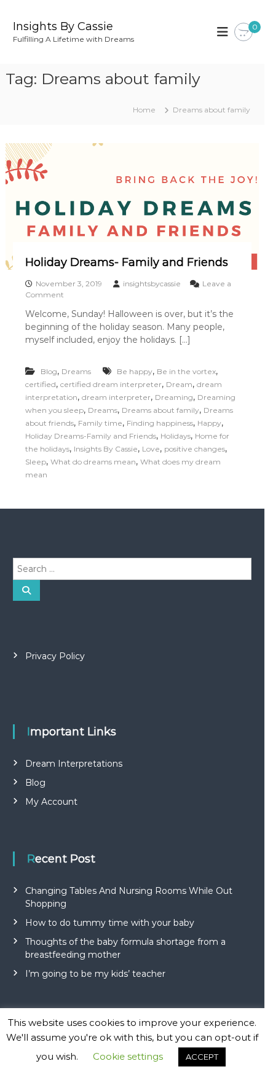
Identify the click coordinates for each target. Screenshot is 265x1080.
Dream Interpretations (73, 763)
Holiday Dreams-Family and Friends (90, 435)
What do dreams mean (93, 461)
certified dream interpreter (111, 384)
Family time (100, 423)
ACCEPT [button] (202, 1057)
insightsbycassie (152, 283)
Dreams (76, 371)
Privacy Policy (55, 656)
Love (151, 448)
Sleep (35, 461)
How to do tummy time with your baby (109, 922)
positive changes (194, 448)
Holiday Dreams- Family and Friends (126, 262)
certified (40, 384)
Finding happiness (160, 423)
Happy (209, 423)
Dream (179, 384)
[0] (243, 32)
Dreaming (174, 397)
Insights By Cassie (63, 26)
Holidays (175, 435)
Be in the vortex (186, 371)
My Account (51, 801)
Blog (49, 371)
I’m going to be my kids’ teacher (95, 973)
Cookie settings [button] (128, 1056)
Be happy (134, 371)
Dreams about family (160, 410)
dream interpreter (116, 397)
